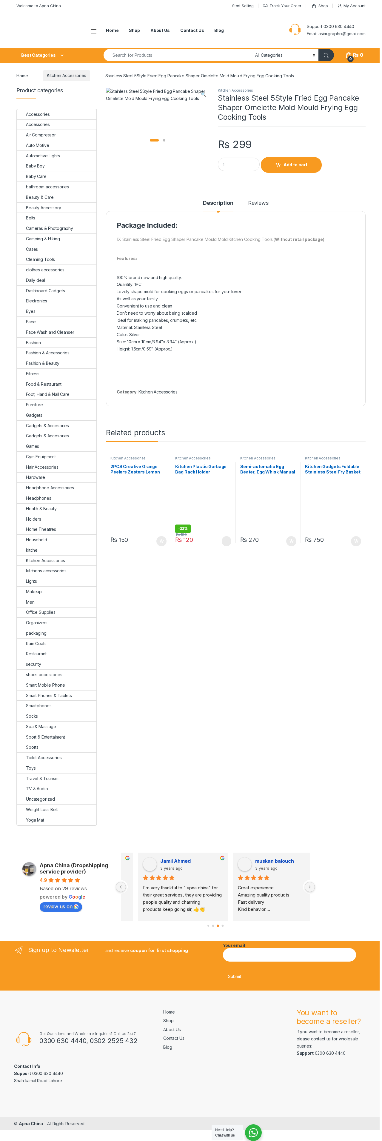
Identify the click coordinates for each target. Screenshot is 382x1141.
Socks (32, 716)
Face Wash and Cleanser (50, 332)
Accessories (38, 114)
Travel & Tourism (42, 778)
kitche (32, 550)
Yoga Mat (35, 819)
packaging (36, 633)
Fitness (32, 373)
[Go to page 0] (208, 926)
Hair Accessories (42, 467)
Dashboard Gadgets (45, 290)
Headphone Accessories (50, 487)
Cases (32, 249)
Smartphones (38, 705)
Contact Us (192, 30)
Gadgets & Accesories (47, 425)
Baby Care (36, 176)
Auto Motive (37, 145)
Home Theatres (41, 529)
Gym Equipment (41, 456)
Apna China (31, 1123)
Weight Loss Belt (42, 809)
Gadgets (34, 415)
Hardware (35, 477)
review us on (58, 906)
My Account (355, 5)
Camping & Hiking (43, 238)
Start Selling (243, 5)
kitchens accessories (46, 570)
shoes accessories (44, 674)
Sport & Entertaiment (45, 736)
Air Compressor (41, 134)
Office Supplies (41, 612)
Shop (323, 5)
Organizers (36, 622)
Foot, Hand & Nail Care (48, 394)
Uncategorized (40, 799)
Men (30, 602)
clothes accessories (45, 269)
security (33, 664)
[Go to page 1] (213, 926)
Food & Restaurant (43, 384)
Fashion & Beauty (42, 363)
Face (31, 321)
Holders (33, 519)
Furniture (34, 404)
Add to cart (295, 164)
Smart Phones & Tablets (49, 695)
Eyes (30, 311)
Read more (226, 541)
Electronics (36, 300)
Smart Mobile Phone (45, 685)
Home (112, 30)
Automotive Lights (43, 155)
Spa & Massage (41, 726)
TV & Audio (37, 788)
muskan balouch (259, 861)
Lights (31, 581)
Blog (219, 30)
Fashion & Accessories (48, 352)
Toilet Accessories (43, 757)
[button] (203, 94)
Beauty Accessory (43, 207)
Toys (31, 768)
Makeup (34, 591)
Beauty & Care (40, 197)
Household (36, 539)
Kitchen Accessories (66, 75)
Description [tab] (218, 203)
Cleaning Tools (40, 259)
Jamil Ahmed (160, 861)
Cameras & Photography (49, 228)
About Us (160, 30)
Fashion (33, 342)
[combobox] (178, 55)
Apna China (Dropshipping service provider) (74, 868)
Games (32, 446)
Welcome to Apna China (38, 5)
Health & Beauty (41, 508)
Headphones (38, 498)
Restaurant (36, 653)
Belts (30, 217)
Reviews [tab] (258, 203)
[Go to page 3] (222, 926)
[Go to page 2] (218, 926)
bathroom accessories (47, 186)
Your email (234, 945)
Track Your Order (285, 5)
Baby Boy (35, 165)
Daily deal (35, 280)
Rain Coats (36, 643)
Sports (32, 747)
